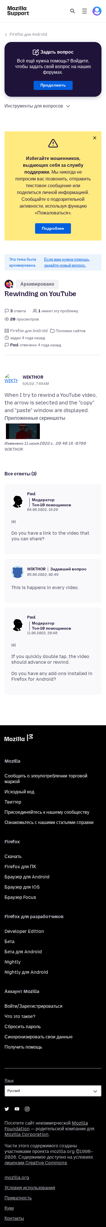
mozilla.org (17, 1177)
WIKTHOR (33, 377)
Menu (84, 11)
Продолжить (53, 85)
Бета (9, 941)
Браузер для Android (27, 877)
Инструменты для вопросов (34, 106)
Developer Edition (24, 931)
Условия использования (30, 1187)
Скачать (13, 856)
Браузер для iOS (22, 887)
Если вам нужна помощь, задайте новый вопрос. (67, 262)
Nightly (13, 962)
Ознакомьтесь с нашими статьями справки (49, 822)
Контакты (14, 1218)
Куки (9, 1208)
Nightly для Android (26, 972)
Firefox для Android (28, 34)
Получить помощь (23, 1047)
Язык (9, 1080)
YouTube (17, 1109)
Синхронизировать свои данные (39, 1037)
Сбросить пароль (23, 1026)
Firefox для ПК (20, 866)
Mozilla (19, 738)
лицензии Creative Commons (36, 1162)
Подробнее (53, 228)
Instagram (27, 1109)
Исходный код (19, 791)
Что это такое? (20, 1016)
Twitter (7, 1109)
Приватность (18, 1198)
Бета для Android (23, 951)
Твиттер (13, 802)
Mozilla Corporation (27, 1134)
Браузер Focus (20, 897)
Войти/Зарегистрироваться (33, 1006)
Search (72, 11)
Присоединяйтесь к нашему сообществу (47, 812)
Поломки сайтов (70, 330)
